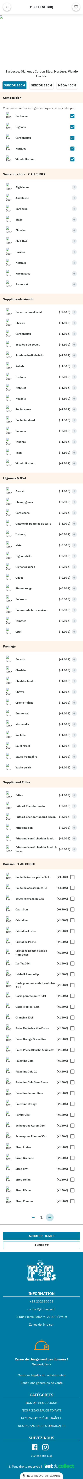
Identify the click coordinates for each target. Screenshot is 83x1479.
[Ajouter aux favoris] (76, 7)
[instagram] (45, 1447)
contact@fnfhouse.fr (41, 1309)
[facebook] (34, 1447)
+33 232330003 (41, 1301)
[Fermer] (7, 7)
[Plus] (74, 187)
